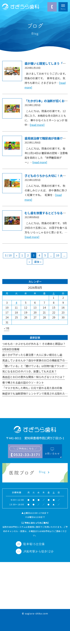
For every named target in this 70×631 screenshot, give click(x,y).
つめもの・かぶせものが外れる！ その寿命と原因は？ (33, 344)
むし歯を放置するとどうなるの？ (47, 213)
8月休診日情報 (10, 349)
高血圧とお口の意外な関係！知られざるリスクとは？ (33, 377)
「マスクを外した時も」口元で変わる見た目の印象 (32, 388)
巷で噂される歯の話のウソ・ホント (23, 382)
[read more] (37, 125)
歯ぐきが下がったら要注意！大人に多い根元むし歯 (32, 355)
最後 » (37, 262)
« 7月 (6, 328)
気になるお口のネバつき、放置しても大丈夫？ (29, 371)
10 (57, 255)
